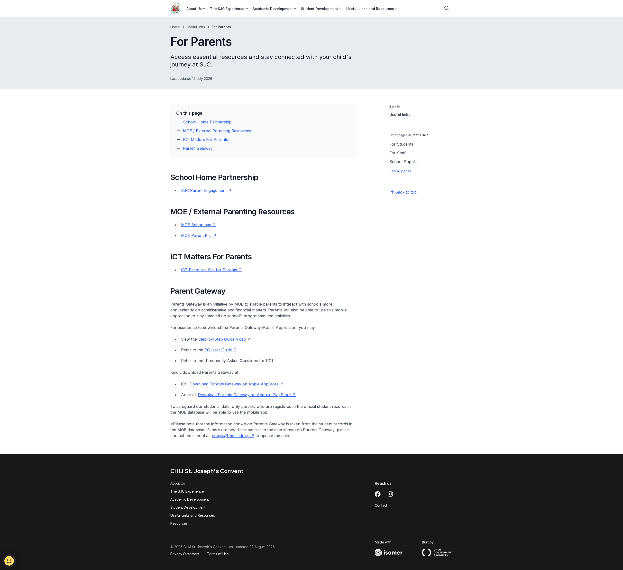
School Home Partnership (207, 122)
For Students (401, 144)
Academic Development (189, 499)
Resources (179, 523)
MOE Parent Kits (196, 235)
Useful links (196, 27)
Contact (381, 505)
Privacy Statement (184, 554)
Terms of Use (218, 554)
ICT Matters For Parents (205, 139)
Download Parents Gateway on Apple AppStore (234, 384)
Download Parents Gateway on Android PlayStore (244, 394)
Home (175, 27)
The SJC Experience (187, 491)
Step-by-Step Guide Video (222, 339)
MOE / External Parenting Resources (217, 130)
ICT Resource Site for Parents (209, 269)
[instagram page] (390, 494)
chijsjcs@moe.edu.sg (230, 435)
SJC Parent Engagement (204, 190)
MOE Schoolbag (196, 224)
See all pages (400, 171)
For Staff (397, 152)
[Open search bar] (447, 8)
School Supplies (404, 161)
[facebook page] (378, 494)
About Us (177, 483)
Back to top (406, 192)
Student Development (187, 507)
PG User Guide (218, 349)
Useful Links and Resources (192, 515)
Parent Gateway (198, 148)
